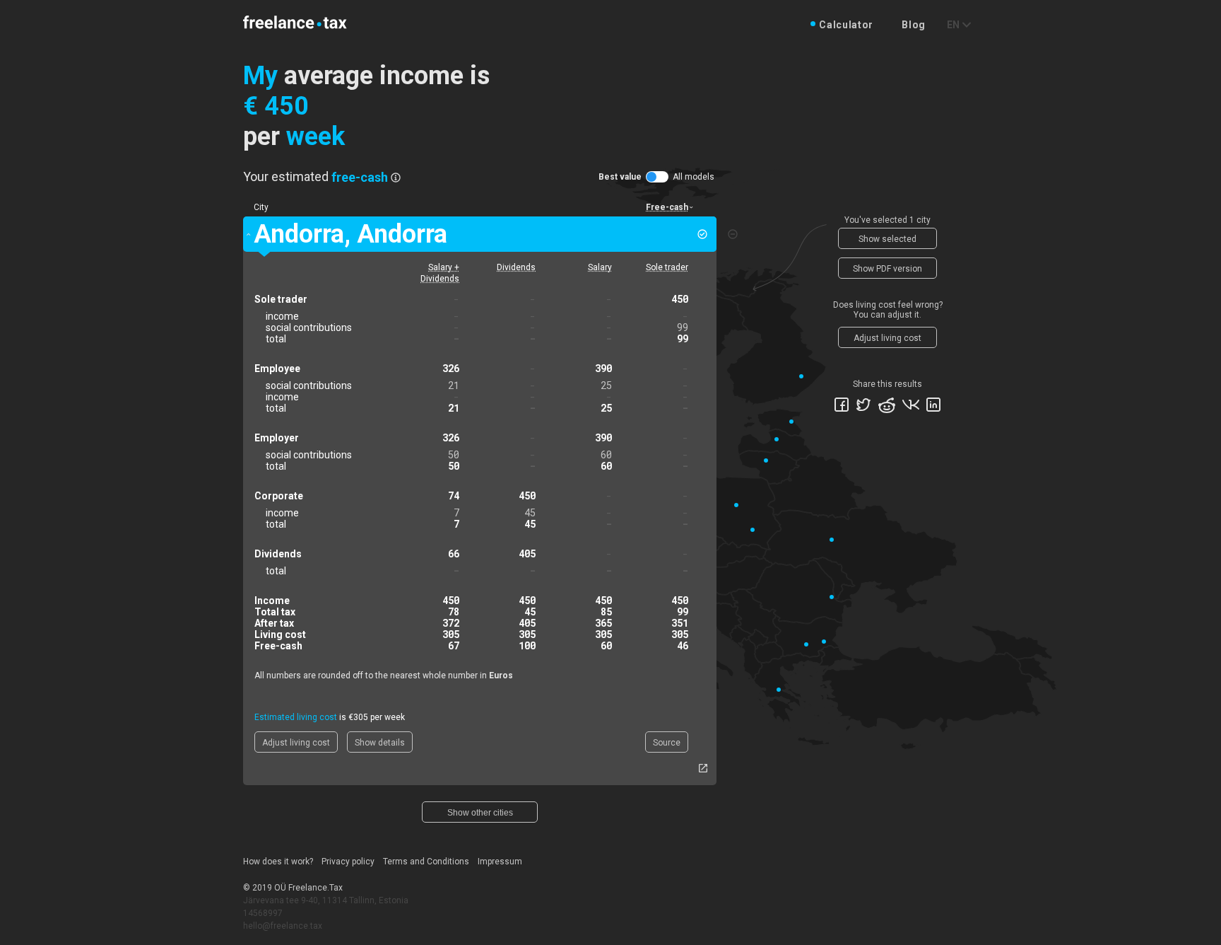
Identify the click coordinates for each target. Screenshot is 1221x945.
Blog (914, 24)
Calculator (846, 24)
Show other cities (480, 813)
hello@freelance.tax (282, 926)
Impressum (500, 861)
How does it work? (278, 861)
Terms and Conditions (426, 861)
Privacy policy (348, 861)
